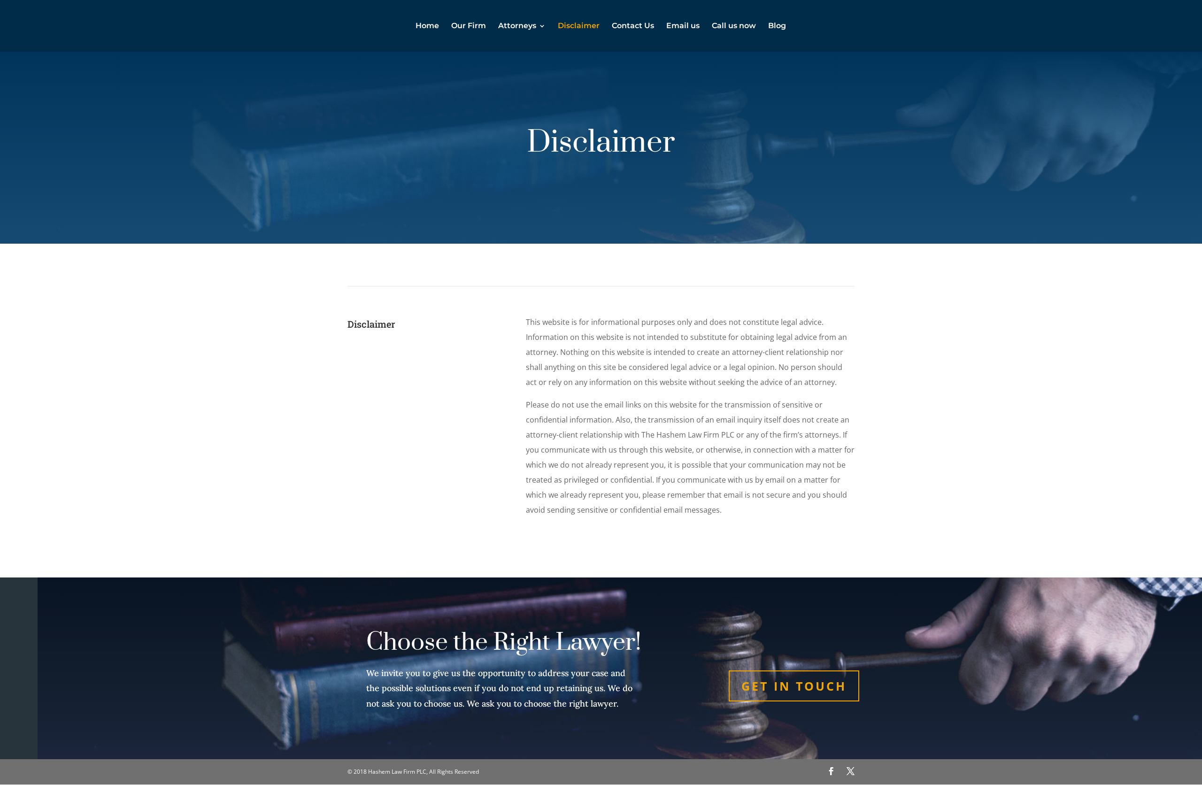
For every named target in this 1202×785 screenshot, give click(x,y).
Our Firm (468, 26)
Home (427, 26)
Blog (777, 26)
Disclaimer (579, 26)
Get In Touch (794, 686)
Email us (683, 26)
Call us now (734, 26)
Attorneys (517, 26)
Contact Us (633, 26)
